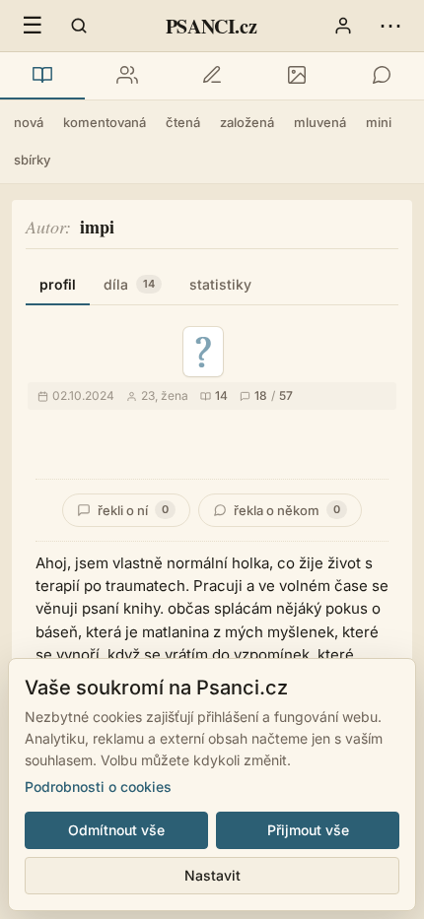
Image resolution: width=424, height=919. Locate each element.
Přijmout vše (308, 829)
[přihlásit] (343, 25)
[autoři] (127, 75)
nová (28, 122)
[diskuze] (381, 75)
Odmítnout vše (116, 829)
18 (260, 395)
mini (378, 122)
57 (286, 395)
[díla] (42, 75)
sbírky (32, 159)
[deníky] (212, 75)
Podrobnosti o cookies (98, 786)
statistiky (220, 284)
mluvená (320, 122)
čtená (183, 122)
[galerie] (296, 75)
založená (247, 122)
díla (129, 284)
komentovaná (104, 122)
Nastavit (212, 875)
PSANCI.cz (211, 26)
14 (221, 395)
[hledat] (79, 25)
